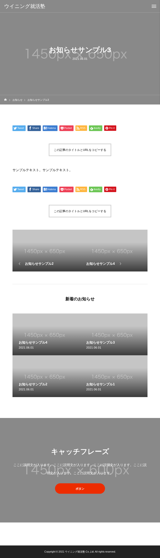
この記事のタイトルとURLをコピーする (80, 150)
